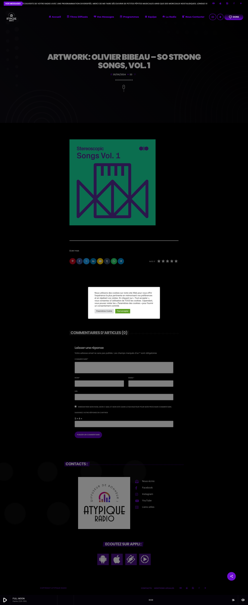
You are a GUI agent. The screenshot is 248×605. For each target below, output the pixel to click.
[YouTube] (213, 3)
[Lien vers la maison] (11, 17)
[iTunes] (220, 3)
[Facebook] (234, 3)
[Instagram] (227, 3)
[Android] (241, 3)
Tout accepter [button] (122, 311)
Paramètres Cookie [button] (104, 311)
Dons (234, 17)
